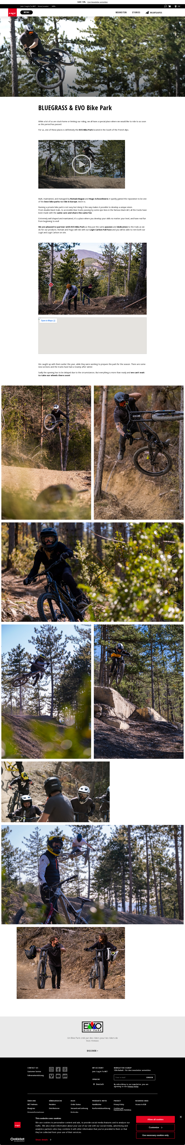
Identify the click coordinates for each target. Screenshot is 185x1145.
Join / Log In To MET (28, 6)
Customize (154, 1127)
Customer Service (34, 1071)
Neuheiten (121, 12)
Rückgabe (74, 1112)
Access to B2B (140, 1104)
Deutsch (100, 1084)
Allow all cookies (155, 1119)
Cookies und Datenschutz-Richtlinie (122, 1109)
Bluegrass (31, 1108)
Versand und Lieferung (79, 1108)
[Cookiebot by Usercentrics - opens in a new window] (17, 1140)
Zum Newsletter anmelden (97, 2)
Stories (136, 12)
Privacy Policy (133, 1086)
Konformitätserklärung (101, 1108)
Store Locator (43, 6)
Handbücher (96, 1104)
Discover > (92, 1050)
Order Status (76, 1104)
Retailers (52, 1104)
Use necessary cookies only (155, 1135)
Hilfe (53, 6)
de (179, 6)
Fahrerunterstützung (35, 1075)
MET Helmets (32, 1104)
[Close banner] (181, 1117)
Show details (41, 1140)
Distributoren (54, 1108)
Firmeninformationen (35, 1112)
